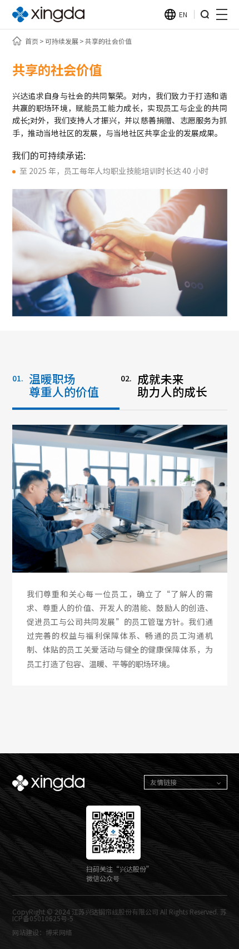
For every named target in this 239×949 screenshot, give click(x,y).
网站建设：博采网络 (42, 932)
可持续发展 (61, 41)
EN (183, 14)
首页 (31, 41)
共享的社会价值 (108, 41)
